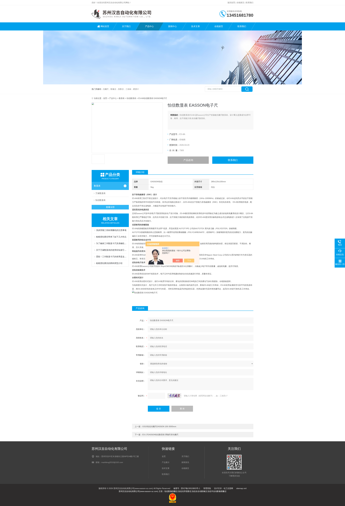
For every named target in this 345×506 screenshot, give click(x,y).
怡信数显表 (131, 98)
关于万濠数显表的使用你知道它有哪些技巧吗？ (111, 250)
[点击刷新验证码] (174, 395)
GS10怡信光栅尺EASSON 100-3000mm (159, 426)
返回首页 (231, 2)
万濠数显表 (100, 193)
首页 (105, 98)
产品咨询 (188, 160)
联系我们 (249, 2)
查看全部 (110, 207)
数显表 (122, 98)
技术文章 (195, 26)
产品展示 (165, 462)
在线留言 (240, 2)
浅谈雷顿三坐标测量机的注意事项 (111, 230)
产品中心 (149, 26)
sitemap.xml (241, 488)
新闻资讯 (185, 462)
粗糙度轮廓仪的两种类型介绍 (109, 263)
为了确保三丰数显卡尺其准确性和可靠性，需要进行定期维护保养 (111, 243)
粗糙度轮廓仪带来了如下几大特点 (111, 237)
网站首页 (105, 26)
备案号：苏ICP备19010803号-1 (186, 488)
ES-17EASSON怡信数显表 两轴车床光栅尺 (160, 434)
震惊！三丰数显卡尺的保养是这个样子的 (111, 256)
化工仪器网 (228, 488)
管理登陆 (207, 488)
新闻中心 (172, 26)
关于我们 (126, 26)
